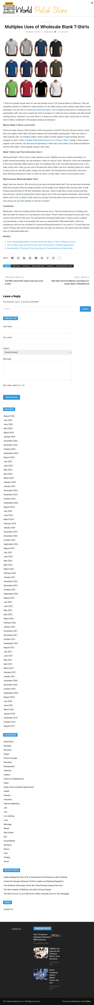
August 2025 (9, 457)
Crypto (6, 754)
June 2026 (8, 424)
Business (26, 266)
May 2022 (8, 610)
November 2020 (11, 685)
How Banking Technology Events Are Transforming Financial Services (33, 885)
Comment (64, 32)
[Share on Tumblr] (47, 258)
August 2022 (9, 598)
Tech (6, 853)
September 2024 (11, 503)
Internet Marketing (11, 803)
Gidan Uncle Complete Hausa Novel (19, 787)
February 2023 (10, 573)
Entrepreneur (9, 766)
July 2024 (8, 511)
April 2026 (8, 428)
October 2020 (9, 689)
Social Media (9, 841)
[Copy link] (59, 258)
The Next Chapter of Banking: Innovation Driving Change (27, 889)
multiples (50, 266)
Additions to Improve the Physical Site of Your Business (54, 953)
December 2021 (11, 631)
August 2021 (9, 647)
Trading (7, 857)
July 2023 (8, 552)
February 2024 (10, 523)
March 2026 (9, 432)
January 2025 (9, 486)
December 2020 (11, 680)
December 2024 (11, 490)
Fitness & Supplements (14, 779)
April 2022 (8, 614)
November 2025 (11, 445)
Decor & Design (10, 758)
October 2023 (9, 540)
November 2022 (11, 585)
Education (8, 762)
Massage (8, 824)
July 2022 (8, 602)
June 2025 (8, 466)
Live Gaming (9, 816)
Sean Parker (49, 32)
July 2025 (8, 461)
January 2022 (9, 627)
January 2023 (9, 577)
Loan (6, 820)
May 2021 (8, 660)
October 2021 (9, 639)
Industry (7, 795)
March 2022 (9, 618)
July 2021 (8, 652)
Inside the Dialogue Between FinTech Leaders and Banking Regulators (34, 881)
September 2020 (11, 693)
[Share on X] (18, 258)
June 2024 (8, 515)
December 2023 (11, 532)
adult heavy (16, 266)
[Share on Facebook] (12, 258)
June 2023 (8, 556)
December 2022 (11, 581)
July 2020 (8, 701)
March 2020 (9, 709)
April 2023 (8, 565)
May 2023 (8, 561)
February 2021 (10, 672)
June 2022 (8, 606)
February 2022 (10, 623)
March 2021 (9, 668)
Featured (7, 770)
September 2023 (11, 544)
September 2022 (11, 594)
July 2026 (8, 420)
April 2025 (8, 474)
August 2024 (9, 507)
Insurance (8, 799)
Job (5, 808)
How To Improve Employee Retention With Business (42, 937)
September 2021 (11, 643)
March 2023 (9, 569)
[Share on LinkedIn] (24, 258)
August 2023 (9, 548)
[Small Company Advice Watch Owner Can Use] (41, 979)
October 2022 (9, 590)
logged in (18, 302)
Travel (6, 861)
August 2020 (9, 697)
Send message (11, 397)
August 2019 (9, 726)
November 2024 (11, 494)
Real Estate (8, 832)
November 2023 (11, 536)
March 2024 (9, 519)
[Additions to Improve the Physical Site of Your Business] (41, 957)
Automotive (8, 741)
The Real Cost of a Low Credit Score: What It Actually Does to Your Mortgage (36, 894)
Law (5, 812)
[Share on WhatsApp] (30, 258)
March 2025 (9, 478)
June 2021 (8, 656)
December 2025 (11, 441)
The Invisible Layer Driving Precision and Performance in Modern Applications (40, 245)
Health (6, 791)
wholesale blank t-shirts (64, 266)
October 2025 (9, 449)
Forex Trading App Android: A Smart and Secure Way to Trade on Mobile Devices (41, 242)
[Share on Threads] (53, 258)
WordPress (76, 1001)
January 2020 (9, 714)
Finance (7, 775)
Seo (5, 837)
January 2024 (9, 528)
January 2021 (9, 676)
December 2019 (11, 718)
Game (6, 783)
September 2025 (11, 453)
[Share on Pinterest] (36, 258)
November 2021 (11, 635)
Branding (7, 746)
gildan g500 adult (38, 266)
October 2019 (9, 722)
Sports (6, 849)
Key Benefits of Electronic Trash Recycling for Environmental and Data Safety (40, 248)
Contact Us (8, 909)
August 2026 (9, 416)
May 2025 (8, 470)
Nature (6, 828)
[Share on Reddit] (41, 258)
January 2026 (9, 437)
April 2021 (8, 664)
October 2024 (9, 499)
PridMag (87, 1001)
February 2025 (10, 482)
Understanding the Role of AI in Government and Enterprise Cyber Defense (36, 877)
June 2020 (8, 705)
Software (8, 845)
